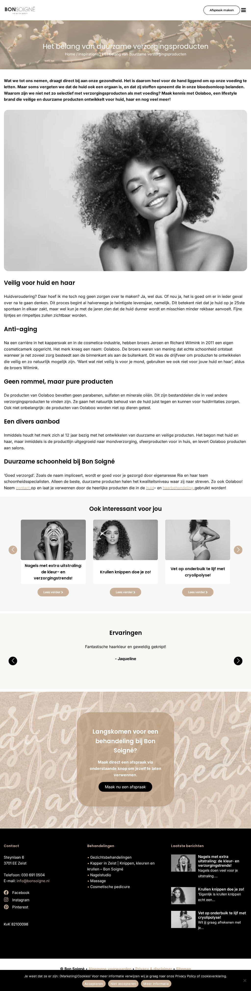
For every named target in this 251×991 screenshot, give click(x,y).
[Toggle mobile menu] (243, 10)
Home (70, 54)
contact (23, 487)
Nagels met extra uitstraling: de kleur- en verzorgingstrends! (218, 861)
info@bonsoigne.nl (33, 880)
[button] (13, 550)
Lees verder (51, 592)
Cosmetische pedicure (110, 886)
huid (150, 487)
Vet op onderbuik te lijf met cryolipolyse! (222, 915)
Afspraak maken (222, 10)
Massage (98, 880)
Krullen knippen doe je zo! (221, 889)
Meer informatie (156, 984)
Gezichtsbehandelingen (111, 857)
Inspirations (88, 54)
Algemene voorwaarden (109, 968)
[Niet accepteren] (244, 980)
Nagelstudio (100, 875)
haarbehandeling (179, 487)
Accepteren (94, 984)
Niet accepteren (123, 984)
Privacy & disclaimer (153, 968)
